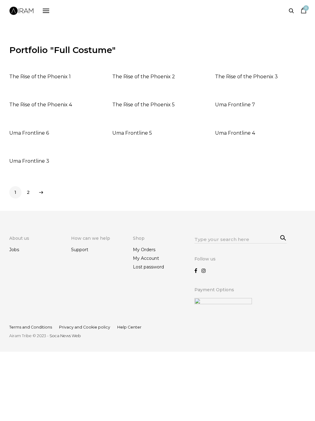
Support (79, 249)
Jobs (14, 249)
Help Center (129, 327)
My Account (146, 258)
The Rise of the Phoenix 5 (143, 105)
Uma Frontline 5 (132, 133)
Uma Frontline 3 (29, 161)
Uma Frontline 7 (235, 105)
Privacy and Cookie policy (84, 327)
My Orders (144, 249)
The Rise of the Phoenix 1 (40, 77)
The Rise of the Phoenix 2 (143, 77)
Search (282, 237)
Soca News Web (65, 335)
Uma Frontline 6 (29, 133)
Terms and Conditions (30, 327)
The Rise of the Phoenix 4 (40, 105)
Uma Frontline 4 (235, 133)
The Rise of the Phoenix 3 (246, 77)
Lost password (148, 267)
